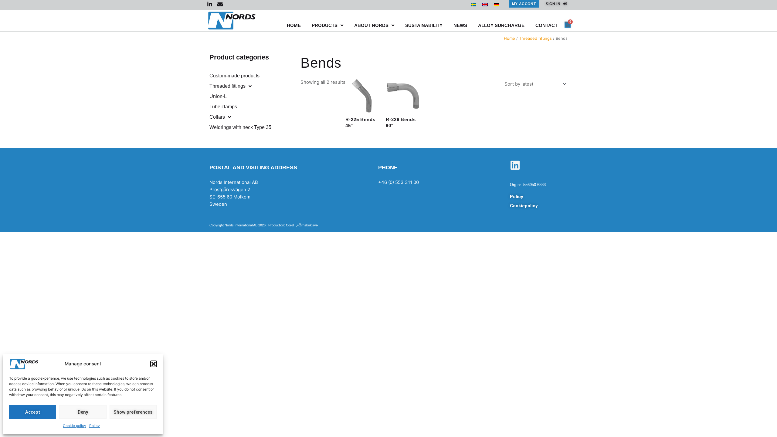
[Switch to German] (496, 4)
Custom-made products (234, 75)
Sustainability (424, 25)
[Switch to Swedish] (473, 4)
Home (294, 25)
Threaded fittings (535, 38)
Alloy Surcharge (501, 25)
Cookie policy (74, 425)
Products (325, 25)
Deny (83, 412)
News (460, 25)
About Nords (371, 25)
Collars (217, 117)
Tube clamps (223, 106)
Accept (32, 412)
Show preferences (133, 412)
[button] (154, 364)
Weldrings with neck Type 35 (240, 127)
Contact (546, 25)
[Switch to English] (485, 4)
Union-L (218, 96)
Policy (94, 425)
